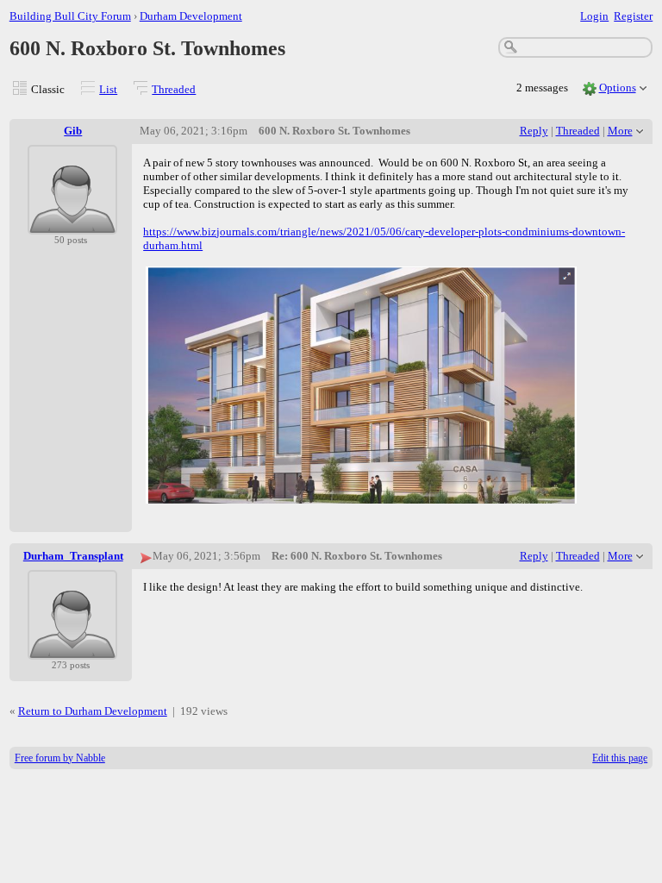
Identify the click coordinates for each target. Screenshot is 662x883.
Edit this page (619, 758)
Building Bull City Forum (70, 15)
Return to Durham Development (92, 711)
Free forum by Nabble (60, 758)
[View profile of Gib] (72, 223)
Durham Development (191, 15)
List (108, 89)
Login (594, 15)
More (620, 130)
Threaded (174, 89)
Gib (73, 130)
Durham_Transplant (73, 555)
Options (617, 87)
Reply (534, 130)
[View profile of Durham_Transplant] (72, 648)
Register (633, 15)
